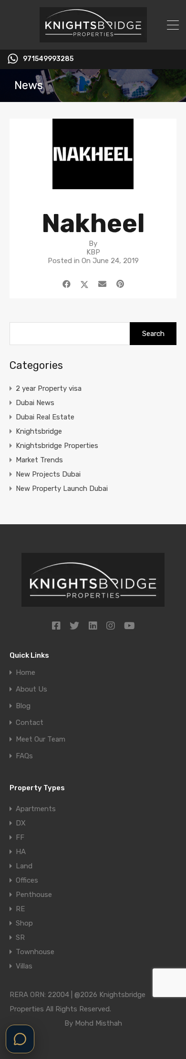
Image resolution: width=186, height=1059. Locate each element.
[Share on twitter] (84, 284)
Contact (29, 722)
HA (21, 851)
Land (24, 866)
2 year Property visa (49, 388)
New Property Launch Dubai (62, 488)
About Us (31, 689)
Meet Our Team (40, 739)
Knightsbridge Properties (57, 445)
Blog (23, 706)
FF (20, 837)
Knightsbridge (39, 431)
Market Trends (39, 460)
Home (25, 672)
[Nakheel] (93, 185)
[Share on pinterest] (120, 284)
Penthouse (34, 894)
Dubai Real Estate (45, 417)
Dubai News (35, 402)
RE (20, 909)
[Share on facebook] (66, 284)
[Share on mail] (102, 284)
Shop (24, 923)
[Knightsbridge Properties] (93, 38)
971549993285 (48, 59)
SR (20, 937)
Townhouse (35, 951)
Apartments (36, 808)
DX (21, 823)
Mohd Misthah (98, 1023)
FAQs (24, 756)
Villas (24, 966)
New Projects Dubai (48, 474)
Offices (27, 880)
